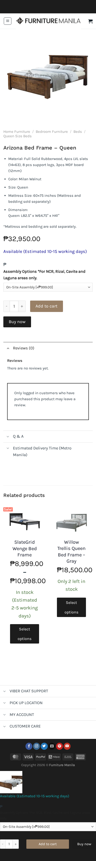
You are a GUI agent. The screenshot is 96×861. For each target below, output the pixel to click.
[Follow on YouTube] (67, 746)
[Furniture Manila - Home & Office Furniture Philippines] (48, 21)
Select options (24, 634)
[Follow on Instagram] (36, 746)
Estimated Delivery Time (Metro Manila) (42, 451)
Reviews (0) (23, 348)
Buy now (17, 321)
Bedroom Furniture (52, 131)
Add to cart (46, 306)
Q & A (18, 436)
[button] (7, 21)
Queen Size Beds (17, 136)
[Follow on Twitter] (44, 746)
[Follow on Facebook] (28, 746)
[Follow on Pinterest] (59, 746)
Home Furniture (16, 131)
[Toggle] (8, 348)
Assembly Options (44, 274)
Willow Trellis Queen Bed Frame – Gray (71, 551)
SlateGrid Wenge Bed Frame (25, 548)
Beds (77, 131)
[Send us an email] (51, 746)
